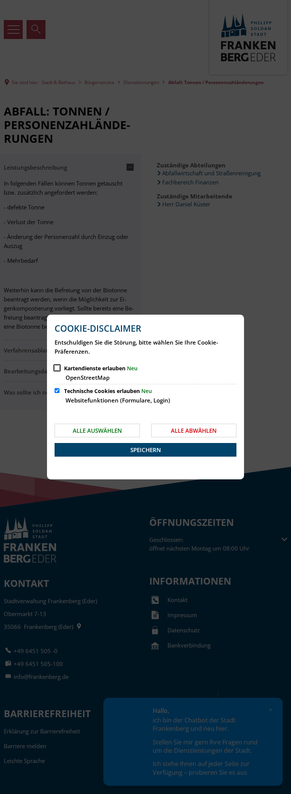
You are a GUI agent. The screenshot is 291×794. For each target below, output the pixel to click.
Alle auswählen (97, 430)
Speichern (145, 450)
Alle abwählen (194, 430)
